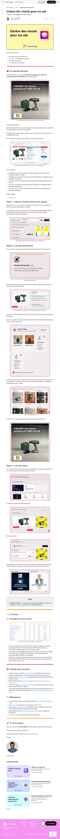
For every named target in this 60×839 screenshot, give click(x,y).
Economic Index (21, 707)
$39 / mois (19, 604)
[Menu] (57, 2)
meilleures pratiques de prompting (30, 711)
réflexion (13, 705)
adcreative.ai (17, 205)
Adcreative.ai (12, 197)
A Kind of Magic (10, 7)
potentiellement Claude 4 (20, 677)
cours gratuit (13, 714)
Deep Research (29, 673)
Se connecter (42, 2)
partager (18, 730)
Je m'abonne (51, 2)
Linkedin (36, 734)
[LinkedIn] (42, 828)
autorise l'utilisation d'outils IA (26, 684)
